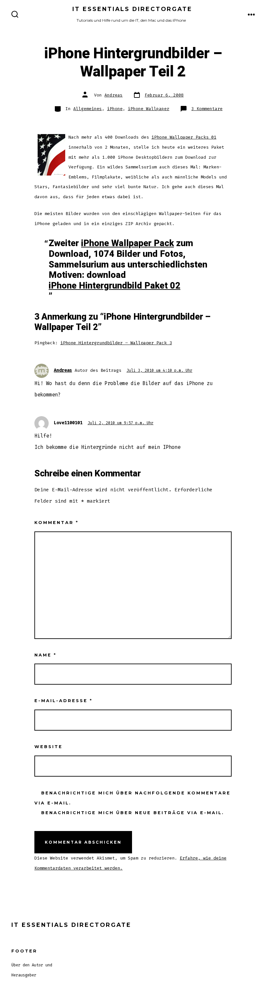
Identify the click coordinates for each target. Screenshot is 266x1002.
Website (48, 746)
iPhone (115, 108)
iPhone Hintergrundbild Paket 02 (114, 285)
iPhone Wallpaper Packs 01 (183, 137)
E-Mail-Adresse (63, 700)
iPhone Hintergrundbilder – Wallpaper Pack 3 (116, 343)
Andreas (113, 95)
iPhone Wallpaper (148, 108)
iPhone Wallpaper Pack (127, 243)
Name (45, 655)
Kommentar (56, 522)
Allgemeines (87, 108)
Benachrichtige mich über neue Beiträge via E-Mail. (132, 812)
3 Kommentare (207, 108)
